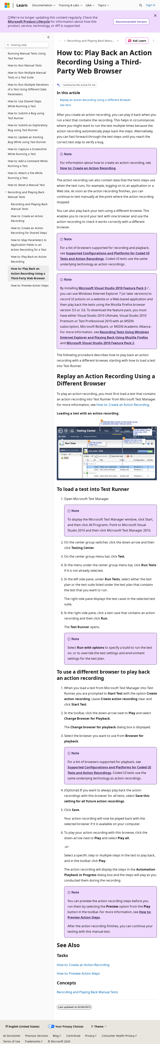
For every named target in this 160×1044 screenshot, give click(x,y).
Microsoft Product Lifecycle (29, 21)
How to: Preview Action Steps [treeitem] (30, 285)
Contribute (73, 1036)
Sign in (150, 5)
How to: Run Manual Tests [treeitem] (25, 65)
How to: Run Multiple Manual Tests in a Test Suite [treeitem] (27, 75)
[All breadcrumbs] (60, 41)
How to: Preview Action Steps (78, 973)
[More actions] (153, 41)
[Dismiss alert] (155, 15)
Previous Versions (36, 1036)
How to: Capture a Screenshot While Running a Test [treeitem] (27, 151)
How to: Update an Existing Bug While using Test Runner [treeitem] (27, 139)
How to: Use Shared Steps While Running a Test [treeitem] (24, 103)
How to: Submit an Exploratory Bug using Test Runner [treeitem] (27, 127)
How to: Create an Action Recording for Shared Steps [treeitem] (29, 230)
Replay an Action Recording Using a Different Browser (95, 100)
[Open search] (141, 5)
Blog (56, 1036)
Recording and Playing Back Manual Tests (91, 41)
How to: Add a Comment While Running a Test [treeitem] (28, 163)
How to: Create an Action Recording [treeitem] (27, 218)
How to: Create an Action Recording (88, 168)
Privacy (89, 1036)
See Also (65, 105)
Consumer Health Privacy (118, 1036)
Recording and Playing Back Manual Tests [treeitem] (29, 206)
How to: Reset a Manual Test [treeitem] (26, 185)
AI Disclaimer (11, 1036)
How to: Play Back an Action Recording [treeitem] (29, 259)
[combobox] (27, 45)
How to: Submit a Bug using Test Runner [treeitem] (26, 115)
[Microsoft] (7, 5)
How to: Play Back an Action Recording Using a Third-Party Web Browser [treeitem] (28, 273)
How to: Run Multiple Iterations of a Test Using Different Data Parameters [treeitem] (28, 89)
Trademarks (32, 1041)
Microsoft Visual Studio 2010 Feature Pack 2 (112, 288)
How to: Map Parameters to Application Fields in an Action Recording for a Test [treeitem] (28, 244)
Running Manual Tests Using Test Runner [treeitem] (27, 56)
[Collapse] (48, 37)
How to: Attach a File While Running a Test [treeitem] (25, 175)
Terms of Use (11, 1041)
